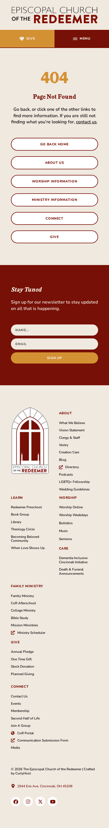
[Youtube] (52, 801)
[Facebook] (15, 801)
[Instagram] (28, 801)
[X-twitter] (40, 801)
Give (30, 38)
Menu (85, 38)
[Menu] (75, 39)
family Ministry (27, 586)
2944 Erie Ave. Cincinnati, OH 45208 (44, 786)
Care (63, 548)
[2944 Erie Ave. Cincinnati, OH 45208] (13, 786)
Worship (68, 497)
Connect (20, 686)
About (65, 413)
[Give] (22, 39)
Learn (17, 497)
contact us (86, 122)
